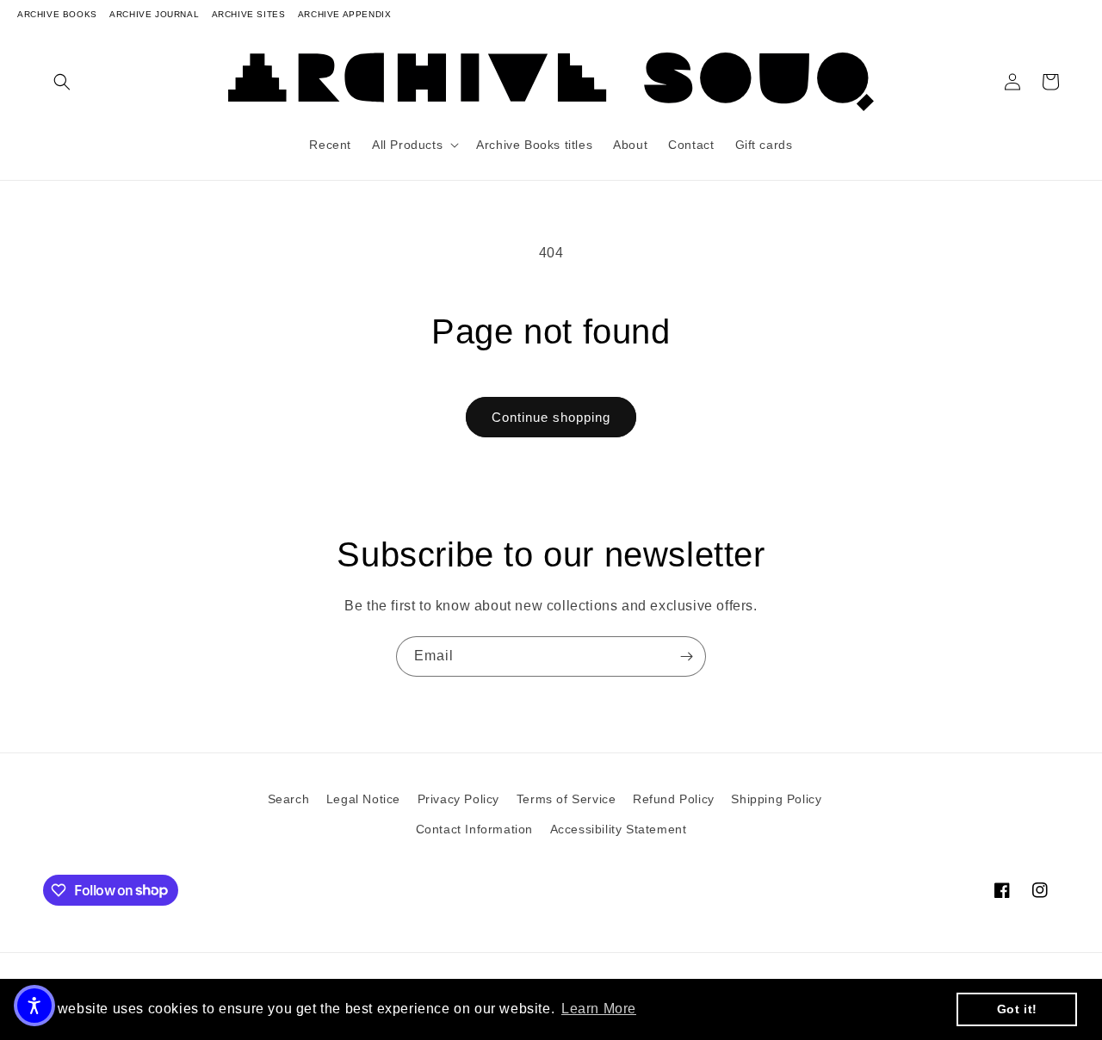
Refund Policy (674, 799)
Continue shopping (551, 417)
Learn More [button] (598, 1008)
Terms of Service (566, 799)
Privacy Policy (458, 799)
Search (289, 799)
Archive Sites (249, 14)
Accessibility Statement (618, 829)
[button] (62, 82)
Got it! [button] (1017, 1009)
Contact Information (474, 829)
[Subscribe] (686, 656)
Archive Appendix (345, 14)
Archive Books (57, 14)
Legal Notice (363, 799)
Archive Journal (154, 14)
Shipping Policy (776, 799)
